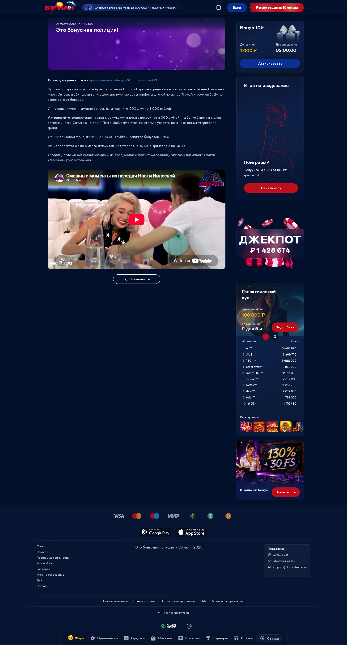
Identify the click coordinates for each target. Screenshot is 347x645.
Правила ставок (144, 601)
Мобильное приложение (228, 601)
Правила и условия (115, 601)
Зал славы (44, 569)
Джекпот (42, 580)
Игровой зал (45, 563)
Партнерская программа (178, 601)
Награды (43, 586)
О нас (41, 546)
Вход (237, 7)
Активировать (270, 63)
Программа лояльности (53, 557)
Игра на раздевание (50, 574)
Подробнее (284, 327)
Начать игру (271, 188)
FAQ (203, 601)
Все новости (139, 279)
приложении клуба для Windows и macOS (123, 80)
